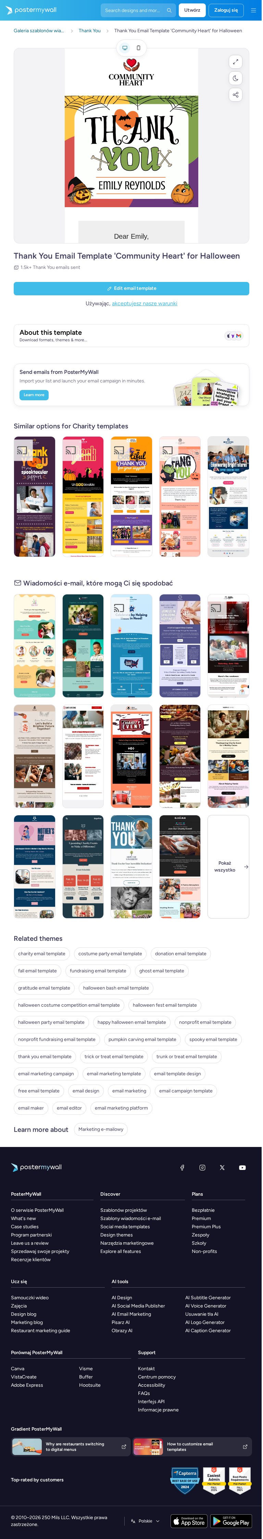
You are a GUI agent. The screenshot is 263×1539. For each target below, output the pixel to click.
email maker (31, 1108)
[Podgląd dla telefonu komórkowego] (138, 48)
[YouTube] (242, 1167)
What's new (23, 1218)
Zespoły (200, 1235)
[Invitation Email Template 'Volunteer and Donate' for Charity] (180, 646)
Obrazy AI (122, 1331)
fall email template (37, 971)
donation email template (180, 954)
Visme (86, 1369)
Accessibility (151, 1385)
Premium (201, 1218)
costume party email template (110, 954)
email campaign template (186, 1091)
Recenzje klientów (31, 1260)
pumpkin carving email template (142, 1039)
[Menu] (253, 10)
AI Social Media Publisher (138, 1306)
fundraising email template (98, 971)
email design (86, 1091)
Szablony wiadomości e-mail (130, 1218)
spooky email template (213, 1039)
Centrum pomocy (157, 1377)
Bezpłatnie (203, 1210)
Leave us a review (30, 1243)
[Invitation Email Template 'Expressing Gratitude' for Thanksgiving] (180, 756)
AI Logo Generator (205, 1322)
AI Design (122, 1298)
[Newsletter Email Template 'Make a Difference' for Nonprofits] (83, 646)
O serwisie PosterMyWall (37, 1210)
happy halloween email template (132, 1022)
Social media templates (125, 1227)
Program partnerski (31, 1235)
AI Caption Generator (208, 1331)
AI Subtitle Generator (208, 1298)
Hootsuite (90, 1385)
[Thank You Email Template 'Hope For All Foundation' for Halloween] (83, 496)
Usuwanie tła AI (201, 1314)
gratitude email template (44, 988)
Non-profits (204, 1251)
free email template (39, 1091)
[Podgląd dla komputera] (124, 48)
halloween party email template (51, 1022)
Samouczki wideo (30, 1298)
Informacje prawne (158, 1410)
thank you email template (45, 1056)
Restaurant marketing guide (40, 1331)
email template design (177, 1074)
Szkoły (199, 1243)
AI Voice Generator (205, 1306)
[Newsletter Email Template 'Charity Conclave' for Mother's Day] (34, 867)
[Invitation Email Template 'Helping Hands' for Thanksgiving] (228, 756)
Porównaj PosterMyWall (36, 1352)
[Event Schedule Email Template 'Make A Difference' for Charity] (83, 867)
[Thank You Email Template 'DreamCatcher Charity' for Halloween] (180, 496)
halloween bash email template (116, 988)
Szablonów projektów (123, 1210)
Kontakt (146, 1369)
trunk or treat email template (186, 1056)
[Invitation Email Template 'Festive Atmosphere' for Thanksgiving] (180, 867)
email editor (69, 1108)
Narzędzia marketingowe (127, 1243)
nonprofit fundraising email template (57, 1039)
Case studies (25, 1227)
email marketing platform (121, 1108)
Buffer (86, 1377)
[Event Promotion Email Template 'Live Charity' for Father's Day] (131, 756)
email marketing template (114, 1074)
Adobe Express (27, 1385)
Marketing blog (27, 1322)
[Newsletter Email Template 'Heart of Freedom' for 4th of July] (131, 646)
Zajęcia (19, 1306)
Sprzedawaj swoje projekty (40, 1251)
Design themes (116, 1235)
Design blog (23, 1314)
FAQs (144, 1393)
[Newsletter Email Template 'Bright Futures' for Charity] (228, 496)
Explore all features (120, 1251)
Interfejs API (151, 1402)
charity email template (41, 954)
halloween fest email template (165, 1005)
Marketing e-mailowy (100, 1129)
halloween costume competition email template (69, 1005)
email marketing (129, 1091)
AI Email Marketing (131, 1314)
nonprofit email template (205, 1022)
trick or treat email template (114, 1056)
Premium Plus (206, 1227)
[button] (235, 62)
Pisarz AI (121, 1322)
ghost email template (161, 971)
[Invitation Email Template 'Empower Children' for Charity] (34, 756)
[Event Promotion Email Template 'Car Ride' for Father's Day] (228, 646)
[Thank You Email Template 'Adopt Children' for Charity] (34, 646)
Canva (17, 1369)
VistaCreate (24, 1377)
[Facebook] (182, 1167)
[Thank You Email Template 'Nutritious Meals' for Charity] (131, 867)
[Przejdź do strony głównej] (28, 10)
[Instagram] (202, 1167)
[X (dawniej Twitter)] (222, 1167)
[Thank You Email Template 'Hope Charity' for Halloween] (34, 496)
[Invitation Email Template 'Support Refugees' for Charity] (83, 756)
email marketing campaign (46, 1074)
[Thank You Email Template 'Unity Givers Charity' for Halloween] (131, 496)
